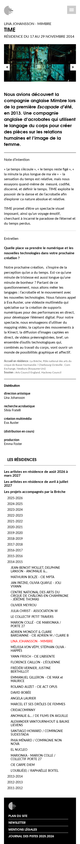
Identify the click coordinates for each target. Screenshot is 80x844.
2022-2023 (15, 515)
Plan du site (17, 815)
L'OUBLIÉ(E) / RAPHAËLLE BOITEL (34, 770)
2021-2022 (15, 521)
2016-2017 (15, 550)
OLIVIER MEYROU (23, 605)
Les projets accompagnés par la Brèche (35, 492)
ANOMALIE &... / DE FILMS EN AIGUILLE (39, 716)
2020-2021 (15, 527)
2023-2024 (15, 509)
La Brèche (22, 806)
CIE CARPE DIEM (23, 765)
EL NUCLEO (19, 749)
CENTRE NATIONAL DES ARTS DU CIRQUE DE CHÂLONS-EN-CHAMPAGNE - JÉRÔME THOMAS (39, 596)
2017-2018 (15, 544)
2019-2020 (15, 533)
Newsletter (17, 822)
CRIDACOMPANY (23, 710)
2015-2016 (15, 556)
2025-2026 (15, 498)
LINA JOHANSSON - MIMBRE (32, 641)
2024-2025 (15, 504)
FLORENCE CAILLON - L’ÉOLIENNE (35, 662)
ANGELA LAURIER (23, 698)
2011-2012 (15, 788)
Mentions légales (22, 829)
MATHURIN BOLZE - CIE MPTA (32, 577)
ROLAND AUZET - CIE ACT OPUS (34, 687)
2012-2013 (15, 782)
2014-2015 (15, 562)
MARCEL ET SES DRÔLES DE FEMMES (38, 704)
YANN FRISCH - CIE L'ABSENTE (33, 656)
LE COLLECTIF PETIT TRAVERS (32, 617)
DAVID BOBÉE (21, 692)
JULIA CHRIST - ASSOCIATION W (34, 611)
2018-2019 (15, 538)
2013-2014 (15, 776)
